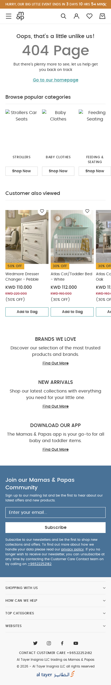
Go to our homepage (55, 80)
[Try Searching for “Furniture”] (63, 16)
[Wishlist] (42, 211)
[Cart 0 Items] (102, 16)
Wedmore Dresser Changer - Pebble (22, 276)
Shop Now (21, 171)
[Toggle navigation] (8, 16)
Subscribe (56, 527)
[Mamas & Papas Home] (20, 16)
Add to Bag (27, 312)
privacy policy (72, 549)
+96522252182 (39, 564)
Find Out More (56, 363)
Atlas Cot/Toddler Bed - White (71, 276)
